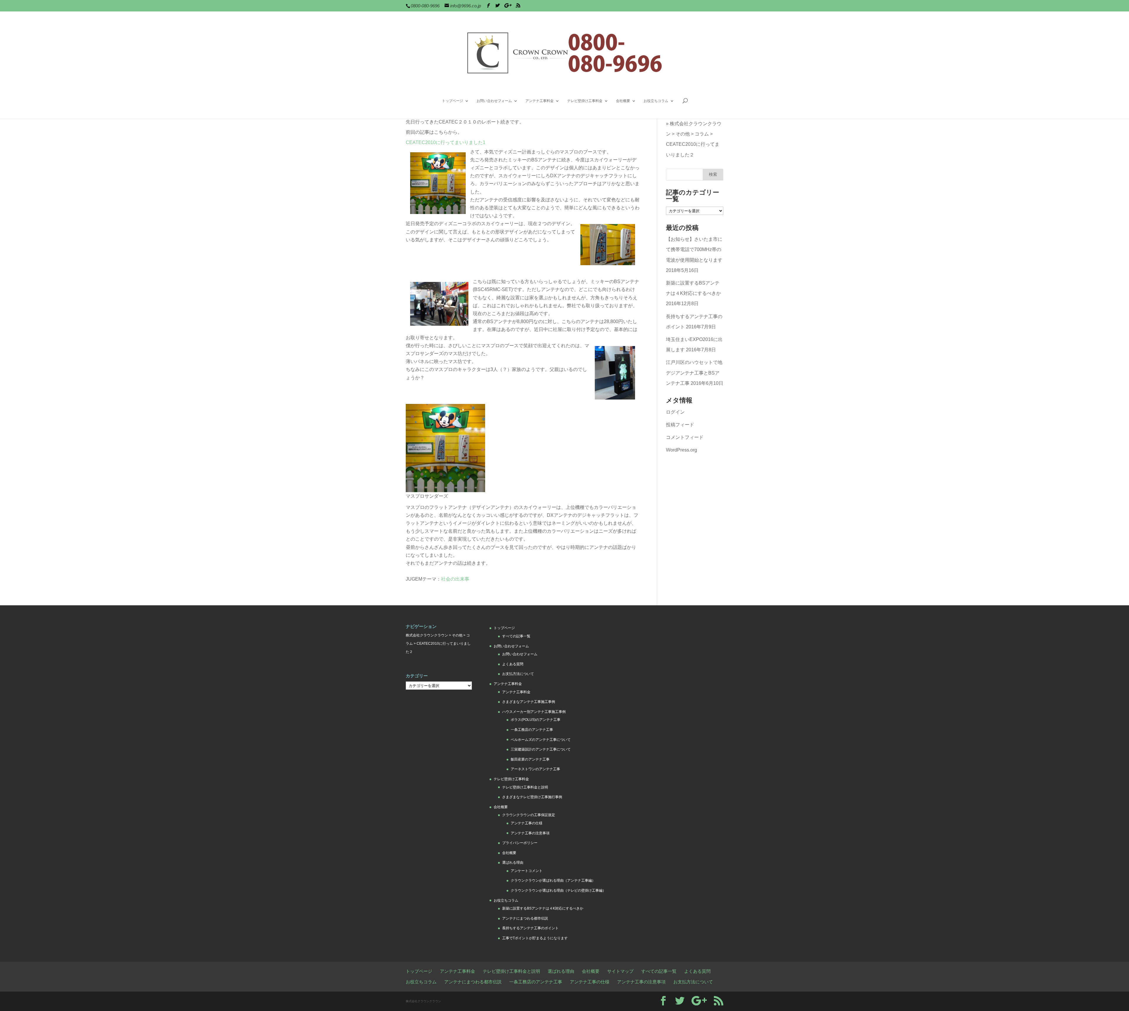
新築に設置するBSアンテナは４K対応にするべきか (542, 908)
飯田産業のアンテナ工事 (530, 759)
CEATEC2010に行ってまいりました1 (445, 142)
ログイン (675, 412)
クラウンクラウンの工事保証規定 (528, 815)
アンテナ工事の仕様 (526, 823)
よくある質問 (512, 664)
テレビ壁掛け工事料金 (584, 101)
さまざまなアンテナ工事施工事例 (528, 702)
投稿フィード (680, 424)
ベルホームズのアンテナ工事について (541, 740)
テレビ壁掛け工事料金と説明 (525, 787)
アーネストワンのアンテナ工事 (535, 769)
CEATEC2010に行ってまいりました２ (692, 149)
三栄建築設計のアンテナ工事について (541, 749)
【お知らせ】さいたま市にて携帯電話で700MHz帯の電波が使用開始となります (694, 249)
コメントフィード (685, 437)
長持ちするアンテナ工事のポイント (530, 928)
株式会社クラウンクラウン (427, 635)
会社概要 (623, 101)
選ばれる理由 (512, 862)
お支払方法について (518, 674)
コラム (702, 133)
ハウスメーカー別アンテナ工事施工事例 (534, 712)
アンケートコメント (526, 871)
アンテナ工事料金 (539, 101)
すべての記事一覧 (516, 636)
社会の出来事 (455, 578)
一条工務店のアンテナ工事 (532, 730)
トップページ (452, 101)
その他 (683, 133)
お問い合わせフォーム (494, 101)
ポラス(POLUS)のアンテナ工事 (535, 720)
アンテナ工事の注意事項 (530, 833)
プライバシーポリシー (519, 843)
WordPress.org (681, 449)
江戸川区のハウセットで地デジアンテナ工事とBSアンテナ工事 (694, 372)
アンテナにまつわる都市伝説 (525, 918)
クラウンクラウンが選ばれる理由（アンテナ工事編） (553, 880)
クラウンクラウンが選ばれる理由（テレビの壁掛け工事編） (558, 890)
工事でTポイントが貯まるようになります (535, 938)
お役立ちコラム (656, 101)
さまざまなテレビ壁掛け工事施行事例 (532, 797)
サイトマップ (620, 971)
